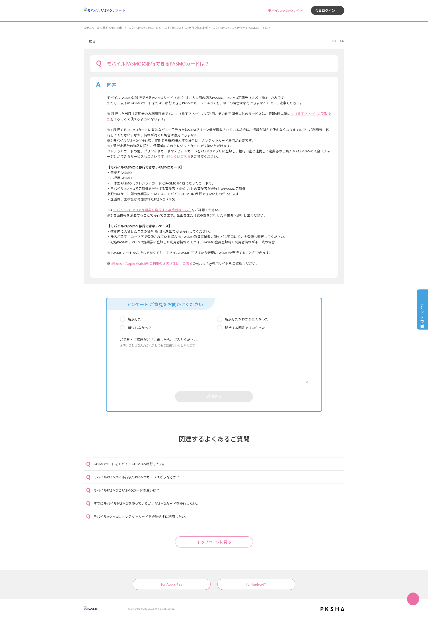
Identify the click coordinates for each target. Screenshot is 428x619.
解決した (134, 319)
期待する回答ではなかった (245, 328)
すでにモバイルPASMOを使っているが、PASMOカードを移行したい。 (146, 503)
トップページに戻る (214, 542)
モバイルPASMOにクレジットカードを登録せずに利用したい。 (140, 516)
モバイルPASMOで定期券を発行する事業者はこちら (152, 210)
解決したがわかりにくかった (246, 319)
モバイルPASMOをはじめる (144, 28)
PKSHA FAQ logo (332, 609)
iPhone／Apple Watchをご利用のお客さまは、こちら (151, 263)
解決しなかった (139, 328)
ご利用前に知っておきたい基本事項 (186, 28)
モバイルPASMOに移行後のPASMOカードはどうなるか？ (136, 477)
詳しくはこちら (178, 156)
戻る (92, 41)
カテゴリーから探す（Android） (103, 28)
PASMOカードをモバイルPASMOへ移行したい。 (129, 464)
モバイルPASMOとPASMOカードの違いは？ (126, 490)
